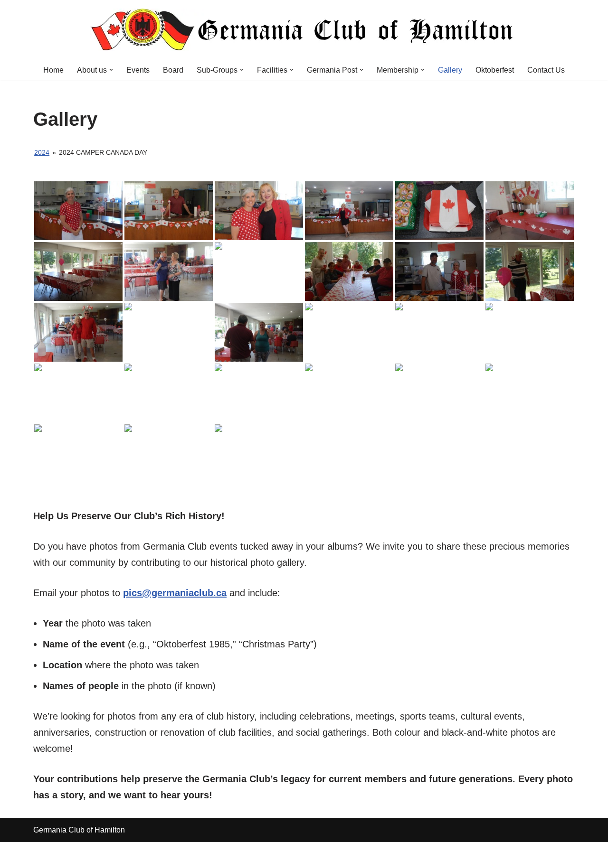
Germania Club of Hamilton (79, 830)
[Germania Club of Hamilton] (304, 30)
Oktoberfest (494, 70)
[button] (111, 70)
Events (138, 70)
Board (173, 70)
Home (53, 70)
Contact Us (546, 70)
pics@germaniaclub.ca (175, 593)
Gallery (450, 70)
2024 (41, 152)
